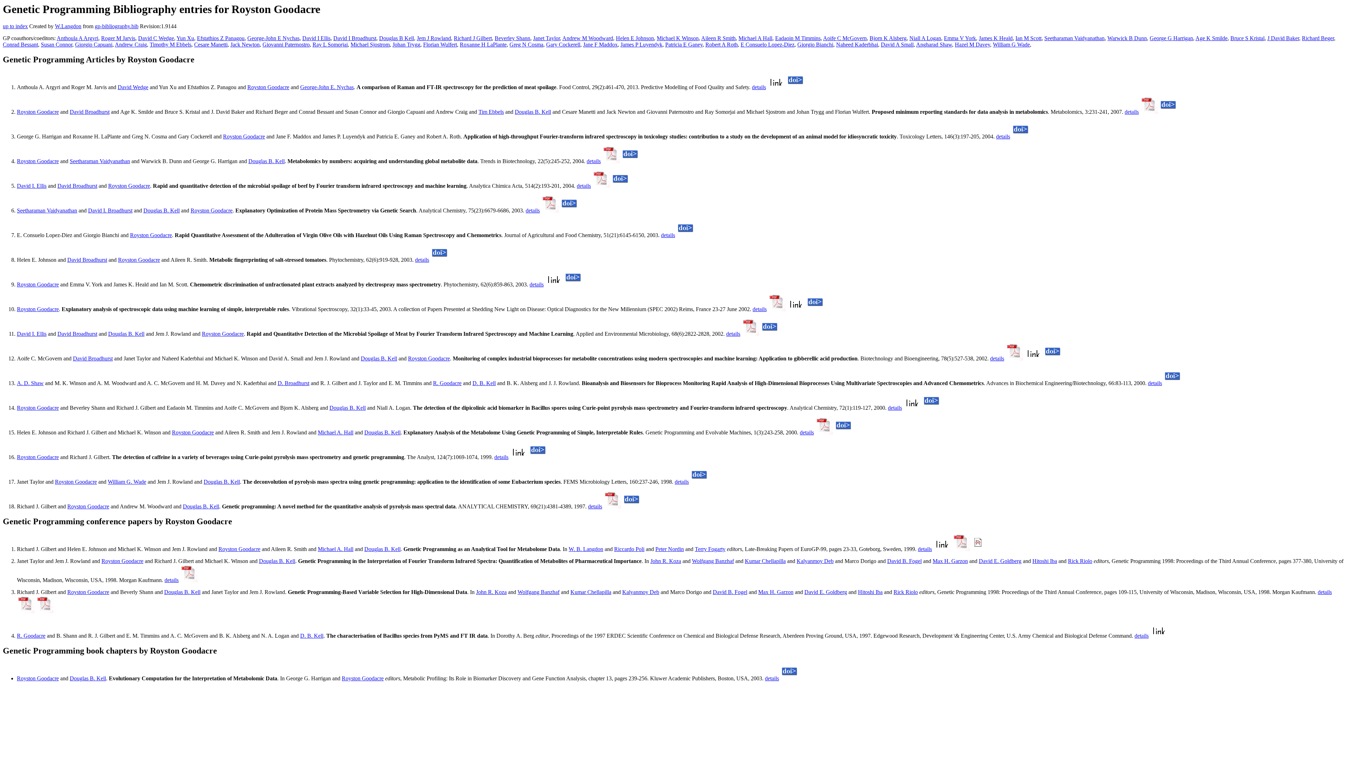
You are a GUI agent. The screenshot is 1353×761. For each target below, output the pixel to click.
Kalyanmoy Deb (815, 561)
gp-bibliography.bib (116, 26)
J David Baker (1283, 38)
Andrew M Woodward (587, 38)
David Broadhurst (90, 112)
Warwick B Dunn (1127, 38)
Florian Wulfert (440, 45)
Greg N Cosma (526, 45)
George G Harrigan (1171, 38)
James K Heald (996, 38)
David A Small (897, 45)
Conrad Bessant (20, 45)
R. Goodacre (447, 383)
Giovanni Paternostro (286, 45)
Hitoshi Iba (1044, 561)
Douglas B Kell (396, 38)
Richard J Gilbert (473, 38)
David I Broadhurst (354, 38)
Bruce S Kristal (1247, 38)
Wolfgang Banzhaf (713, 561)
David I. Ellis (32, 186)
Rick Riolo (1080, 561)
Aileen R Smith (718, 38)
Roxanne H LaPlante (483, 45)
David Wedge (133, 87)
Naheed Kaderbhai (857, 45)
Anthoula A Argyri (77, 38)
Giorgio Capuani (93, 45)
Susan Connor (56, 45)
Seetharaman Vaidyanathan (1074, 38)
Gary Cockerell (563, 45)
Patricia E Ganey (684, 45)
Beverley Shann (512, 38)
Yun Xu (185, 38)
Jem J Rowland (434, 38)
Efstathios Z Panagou (221, 38)
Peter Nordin (669, 549)
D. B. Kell (484, 383)
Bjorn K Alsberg (888, 38)
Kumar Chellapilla (765, 561)
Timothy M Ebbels (170, 45)
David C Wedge (156, 38)
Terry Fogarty (710, 549)
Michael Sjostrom (370, 45)
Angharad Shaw (934, 45)
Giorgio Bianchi (815, 45)
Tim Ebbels (491, 112)
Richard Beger (1318, 38)
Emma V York (960, 38)
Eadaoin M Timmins (798, 38)
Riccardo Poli (629, 549)
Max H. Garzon (950, 561)
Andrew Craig (131, 45)
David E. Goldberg (1000, 561)
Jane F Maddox (600, 45)
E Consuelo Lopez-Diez (768, 45)
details (759, 87)
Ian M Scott (1028, 38)
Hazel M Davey (972, 45)
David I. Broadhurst (110, 211)
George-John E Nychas (273, 38)
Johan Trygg (406, 45)
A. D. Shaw (30, 383)
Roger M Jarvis (118, 38)
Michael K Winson (678, 38)
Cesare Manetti (211, 45)
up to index (15, 26)
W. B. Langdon (586, 549)
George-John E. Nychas (327, 87)
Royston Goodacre (268, 87)
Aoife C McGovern (845, 38)
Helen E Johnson (635, 38)
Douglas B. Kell (533, 112)
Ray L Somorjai (330, 45)
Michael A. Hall (335, 432)
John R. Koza (665, 561)
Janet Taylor (546, 38)
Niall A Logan (925, 38)
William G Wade (1011, 45)
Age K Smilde (1212, 38)
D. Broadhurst (293, 383)
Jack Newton (245, 45)
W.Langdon (68, 26)
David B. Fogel (904, 561)
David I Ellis (316, 38)
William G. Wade (127, 482)
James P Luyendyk (641, 45)
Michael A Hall (755, 38)
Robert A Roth (721, 45)
